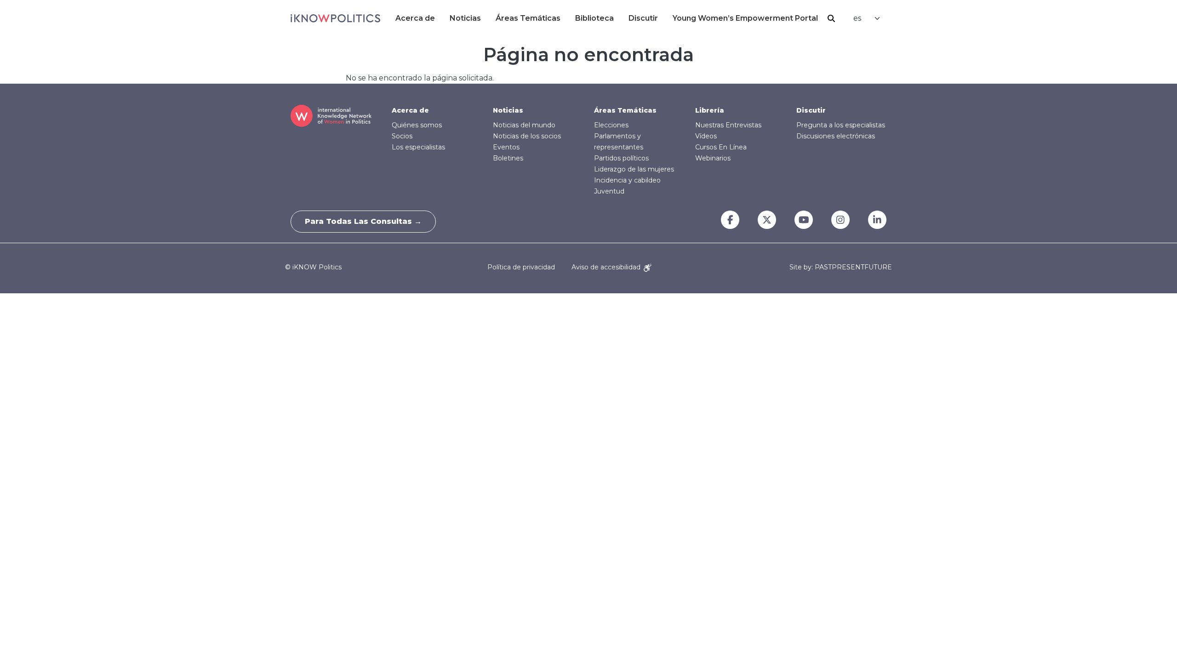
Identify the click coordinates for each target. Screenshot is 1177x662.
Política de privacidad (521, 267)
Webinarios (713, 158)
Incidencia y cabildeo (627, 180)
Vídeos (706, 136)
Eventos (506, 147)
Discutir (643, 18)
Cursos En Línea (721, 147)
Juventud (609, 191)
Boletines (508, 158)
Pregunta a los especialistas (840, 125)
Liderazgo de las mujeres (634, 169)
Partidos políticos (621, 158)
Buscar (831, 18)
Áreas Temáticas (528, 18)
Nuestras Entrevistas (728, 125)
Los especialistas (418, 147)
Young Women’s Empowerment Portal (745, 18)
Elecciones (611, 125)
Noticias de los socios (527, 136)
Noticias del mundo (524, 125)
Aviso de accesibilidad (606, 267)
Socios (402, 136)
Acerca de (415, 18)
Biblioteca (594, 18)
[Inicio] (335, 18)
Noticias (465, 18)
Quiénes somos (417, 125)
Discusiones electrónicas (835, 136)
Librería (709, 110)
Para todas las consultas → (363, 221)
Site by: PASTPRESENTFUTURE (840, 267)
